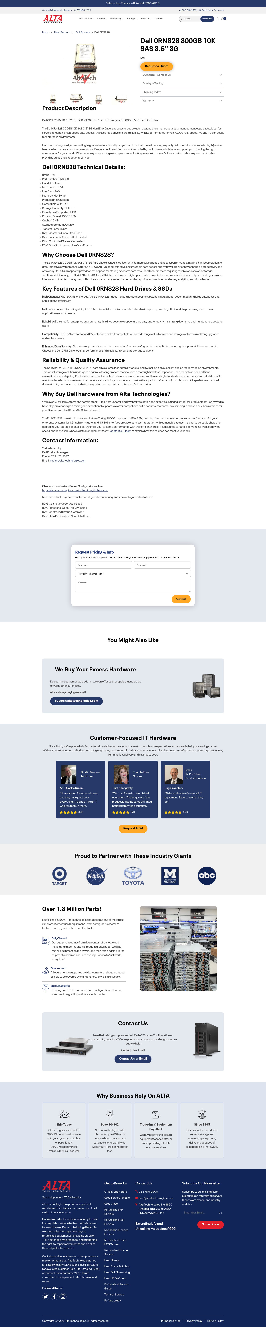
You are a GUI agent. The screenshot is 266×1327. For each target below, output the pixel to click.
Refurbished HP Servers (113, 1211)
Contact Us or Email (133, 1058)
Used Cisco (111, 1203)
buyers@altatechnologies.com (76, 700)
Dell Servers (83, 32)
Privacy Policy (194, 1321)
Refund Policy (215, 1321)
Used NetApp (112, 1260)
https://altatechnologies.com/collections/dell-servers (75, 490)
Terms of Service (114, 1294)
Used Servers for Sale (117, 1197)
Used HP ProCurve (115, 1278)
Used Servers (62, 32)
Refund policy (112, 1300)
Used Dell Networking (117, 1272)
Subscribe (209, 1224)
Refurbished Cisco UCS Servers (115, 1242)
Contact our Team (120, 431)
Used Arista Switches (117, 1266)
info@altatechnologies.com (156, 1198)
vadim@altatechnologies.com (68, 460)
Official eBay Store (115, 1191)
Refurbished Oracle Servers (116, 1252)
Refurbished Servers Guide (116, 1286)
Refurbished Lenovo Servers (116, 1232)
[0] (222, 19)
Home (46, 32)
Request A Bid (133, 828)
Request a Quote (156, 66)
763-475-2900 (148, 1191)
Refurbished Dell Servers (114, 1222)
